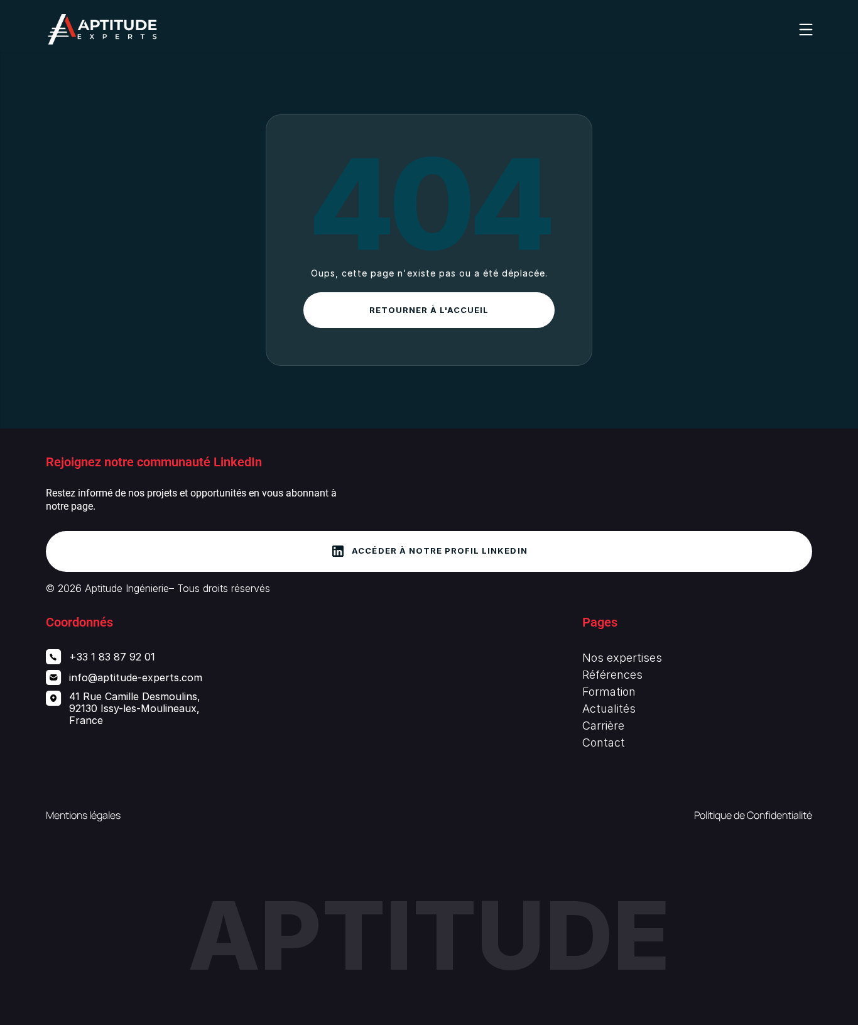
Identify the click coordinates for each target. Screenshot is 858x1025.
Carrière (603, 725)
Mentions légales (83, 815)
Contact (603, 742)
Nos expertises (622, 657)
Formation (609, 691)
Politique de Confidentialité (753, 815)
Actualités (609, 708)
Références (612, 674)
